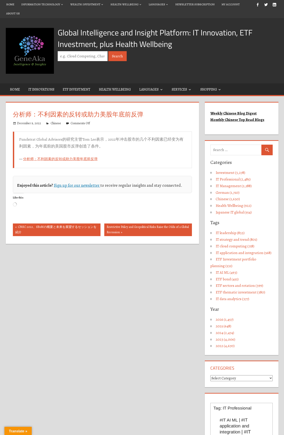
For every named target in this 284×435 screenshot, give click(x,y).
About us (13, 13)
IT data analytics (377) (232, 298)
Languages (157, 4)
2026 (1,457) (224, 319)
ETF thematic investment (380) (240, 292)
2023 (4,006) (225, 339)
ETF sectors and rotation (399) (239, 285)
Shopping (208, 89)
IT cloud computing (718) (235, 246)
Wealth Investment (85, 4)
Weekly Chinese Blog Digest (233, 113)
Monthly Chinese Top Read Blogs (237, 119)
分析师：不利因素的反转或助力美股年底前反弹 (60, 159)
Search (117, 56)
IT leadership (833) (230, 232)
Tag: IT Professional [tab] (232, 408)
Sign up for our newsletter (77, 185)
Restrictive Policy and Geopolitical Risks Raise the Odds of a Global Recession (147, 230)
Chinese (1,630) (228, 199)
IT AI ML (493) (226, 272)
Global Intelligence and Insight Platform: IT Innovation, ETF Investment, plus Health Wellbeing (155, 38)
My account (231, 4)
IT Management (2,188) (234, 185)
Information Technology (40, 4)
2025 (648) (223, 326)
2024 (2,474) (225, 332)
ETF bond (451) (227, 279)
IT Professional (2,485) (233, 179)
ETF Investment (76, 89)
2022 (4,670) (225, 345)
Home (10, 4)
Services (179, 89)
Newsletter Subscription (195, 4)
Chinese (56, 123)
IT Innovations (41, 89)
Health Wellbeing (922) (233, 205)
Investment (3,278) (230, 172)
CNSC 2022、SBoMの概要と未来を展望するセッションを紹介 (56, 230)
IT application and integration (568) (243, 252)
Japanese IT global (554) (234, 212)
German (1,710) (227, 192)
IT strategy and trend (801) (236, 239)
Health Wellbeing (124, 4)
